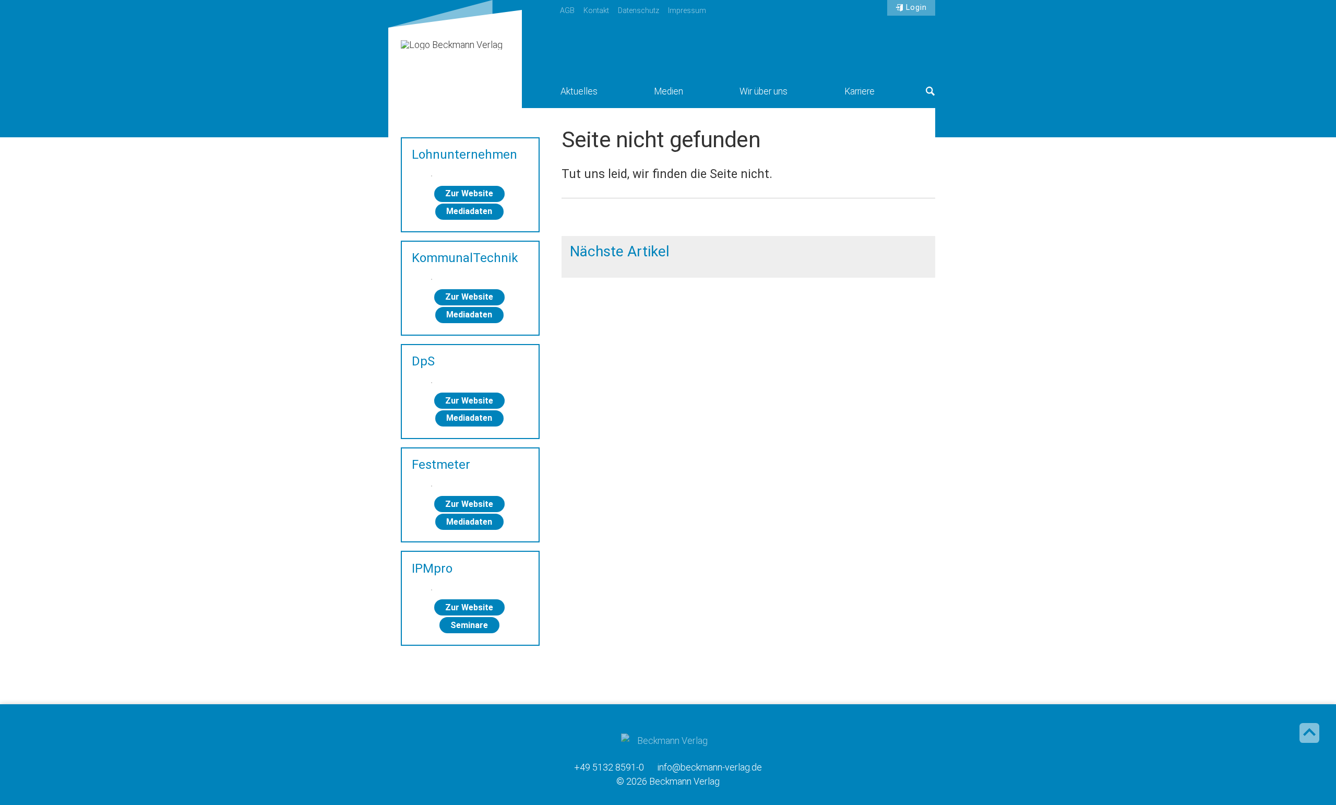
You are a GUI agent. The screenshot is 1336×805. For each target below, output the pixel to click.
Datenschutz (638, 10)
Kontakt (596, 10)
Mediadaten (469, 211)
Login (916, 7)
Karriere (859, 91)
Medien (668, 91)
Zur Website (469, 193)
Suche (930, 91)
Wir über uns (763, 91)
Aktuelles (579, 91)
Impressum (687, 10)
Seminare (469, 625)
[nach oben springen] (1309, 733)
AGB (567, 10)
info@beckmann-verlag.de (710, 767)
